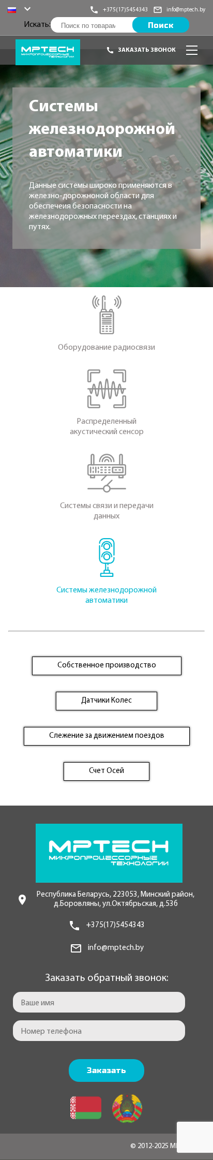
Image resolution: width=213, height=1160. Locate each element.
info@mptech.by (116, 948)
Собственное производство (106, 666)
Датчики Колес (106, 701)
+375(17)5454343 (115, 925)
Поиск (161, 25)
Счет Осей (106, 771)
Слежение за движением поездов (106, 736)
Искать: (37, 25)
